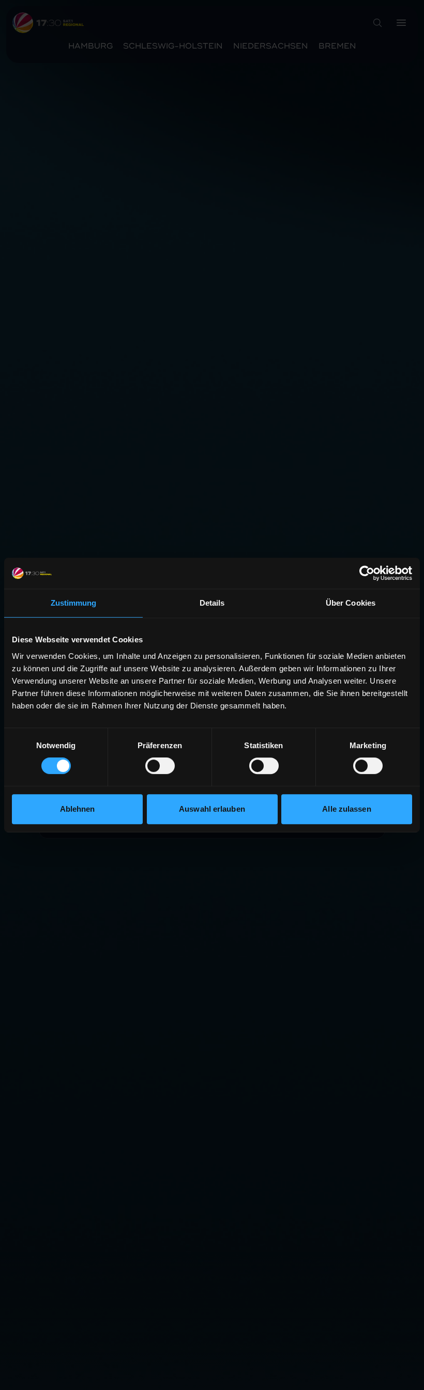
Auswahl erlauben (212, 808)
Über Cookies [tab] (350, 602)
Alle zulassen (346, 808)
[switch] (160, 765)
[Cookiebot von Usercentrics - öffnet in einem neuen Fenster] (367, 573)
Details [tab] (212, 602)
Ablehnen (77, 808)
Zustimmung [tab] (74, 602)
